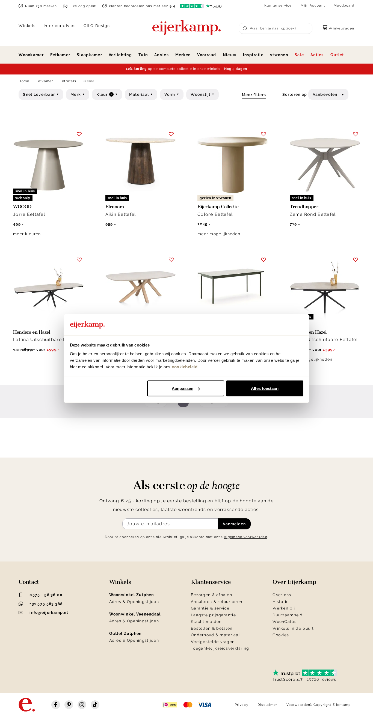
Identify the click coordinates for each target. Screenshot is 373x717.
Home (24, 81)
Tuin (143, 55)
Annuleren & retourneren (216, 601)
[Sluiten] (363, 69)
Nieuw (229, 55)
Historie (281, 601)
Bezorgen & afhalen (211, 595)
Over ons (282, 595)
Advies (161, 55)
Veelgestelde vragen (213, 642)
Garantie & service (210, 608)
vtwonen (279, 55)
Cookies (281, 635)
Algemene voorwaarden (245, 537)
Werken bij (284, 608)
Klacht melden (206, 621)
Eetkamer (60, 55)
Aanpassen (182, 388)
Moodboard (344, 5)
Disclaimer (267, 704)
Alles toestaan (264, 388)
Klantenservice (278, 5)
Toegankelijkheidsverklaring (220, 648)
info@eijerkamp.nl (48, 612)
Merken (183, 55)
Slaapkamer (89, 55)
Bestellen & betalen (211, 628)
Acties (317, 55)
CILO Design (97, 25)
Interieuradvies (60, 25)
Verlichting (120, 55)
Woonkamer (31, 55)
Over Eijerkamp (294, 582)
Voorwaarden (298, 704)
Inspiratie (253, 55)
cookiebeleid (184, 366)
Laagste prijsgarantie (213, 615)
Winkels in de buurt (293, 628)
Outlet (337, 55)
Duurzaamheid (288, 615)
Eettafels (68, 81)
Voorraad (206, 55)
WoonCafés (285, 621)
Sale (299, 55)
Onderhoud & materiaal (215, 635)
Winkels (27, 25)
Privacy (241, 704)
